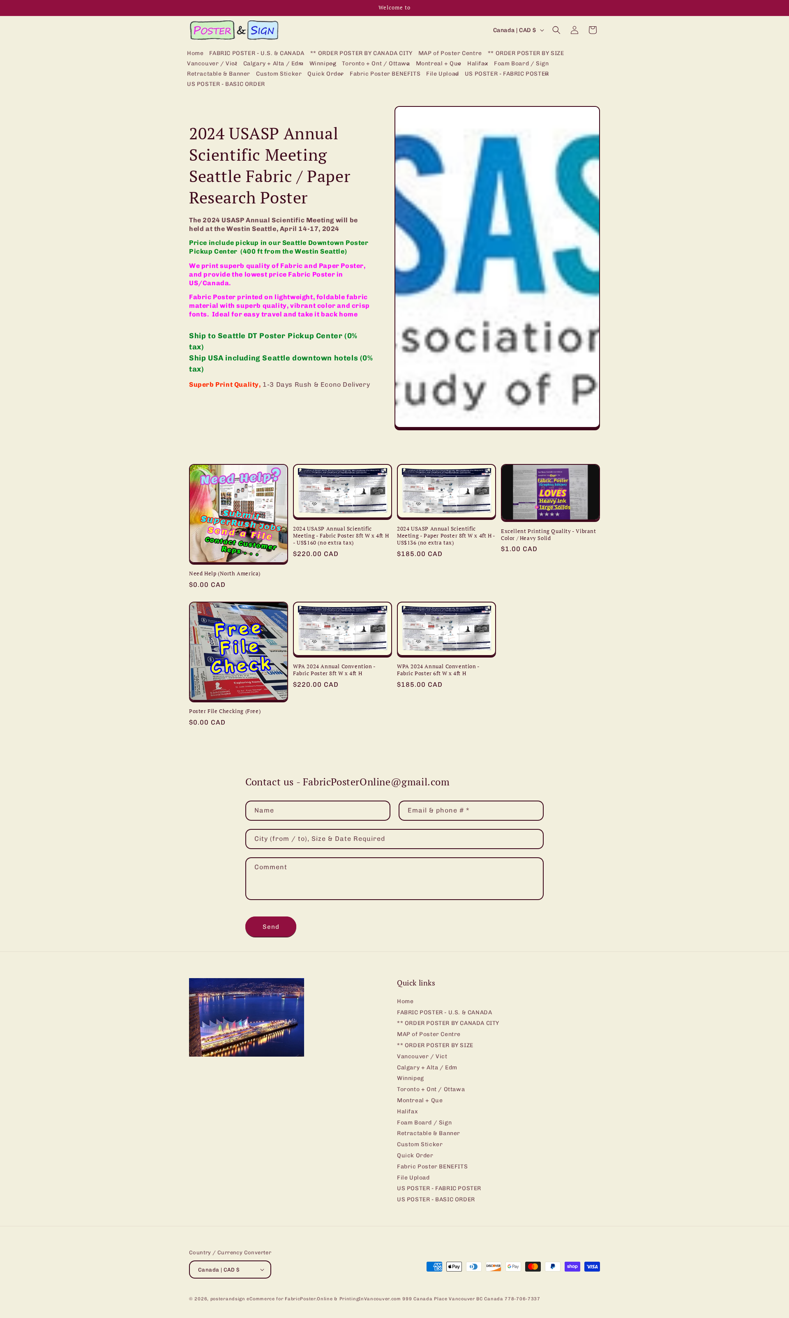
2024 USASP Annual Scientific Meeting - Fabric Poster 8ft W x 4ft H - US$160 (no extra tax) (341, 535)
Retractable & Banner (428, 1133)
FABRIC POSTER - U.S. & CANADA (444, 1012)
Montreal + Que (420, 1100)
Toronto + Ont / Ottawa (431, 1089)
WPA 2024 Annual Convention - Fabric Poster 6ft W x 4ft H (438, 670)
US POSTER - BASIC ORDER (436, 1199)
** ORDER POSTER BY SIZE (435, 1045)
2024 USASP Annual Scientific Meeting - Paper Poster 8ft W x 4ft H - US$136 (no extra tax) (446, 535)
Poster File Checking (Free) (225, 711)
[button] (212, 64)
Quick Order (415, 1155)
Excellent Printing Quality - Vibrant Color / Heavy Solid (548, 535)
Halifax (407, 1111)
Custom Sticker (420, 1144)
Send (271, 926)
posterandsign (227, 1299)
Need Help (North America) (225, 573)
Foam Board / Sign (424, 1122)
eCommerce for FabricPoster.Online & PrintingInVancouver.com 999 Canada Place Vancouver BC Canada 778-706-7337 (393, 1299)
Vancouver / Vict (422, 1056)
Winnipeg (410, 1078)
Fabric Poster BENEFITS (432, 1166)
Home (405, 1001)
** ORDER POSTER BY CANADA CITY (448, 1023)
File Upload (413, 1177)
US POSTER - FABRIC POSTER (439, 1188)
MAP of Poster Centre (429, 1034)
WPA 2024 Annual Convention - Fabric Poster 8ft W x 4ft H (334, 670)
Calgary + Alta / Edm (427, 1067)
